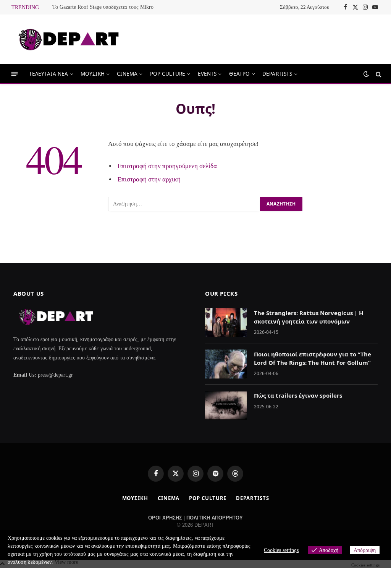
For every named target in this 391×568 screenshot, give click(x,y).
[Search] (377, 74)
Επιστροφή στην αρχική (149, 179)
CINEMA (127, 73)
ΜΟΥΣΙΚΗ (93, 73)
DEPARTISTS (277, 73)
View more (66, 562)
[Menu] (14, 73)
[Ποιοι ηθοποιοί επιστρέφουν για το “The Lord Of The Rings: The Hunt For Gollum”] (226, 364)
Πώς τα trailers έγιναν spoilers (298, 395)
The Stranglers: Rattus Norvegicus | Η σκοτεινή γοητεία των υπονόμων (308, 317)
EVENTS (207, 73)
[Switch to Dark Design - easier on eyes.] (366, 74)
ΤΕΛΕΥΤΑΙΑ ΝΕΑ (48, 73)
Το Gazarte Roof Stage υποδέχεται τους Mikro (102, 7)
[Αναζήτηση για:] (184, 204)
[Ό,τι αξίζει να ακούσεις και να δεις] (68, 39)
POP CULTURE (168, 73)
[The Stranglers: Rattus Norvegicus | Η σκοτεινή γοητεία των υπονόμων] (226, 322)
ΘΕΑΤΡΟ (239, 73)
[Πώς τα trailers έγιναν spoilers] (226, 405)
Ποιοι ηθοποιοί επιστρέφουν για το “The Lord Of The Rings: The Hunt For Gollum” (312, 358)
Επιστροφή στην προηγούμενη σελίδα (167, 166)
